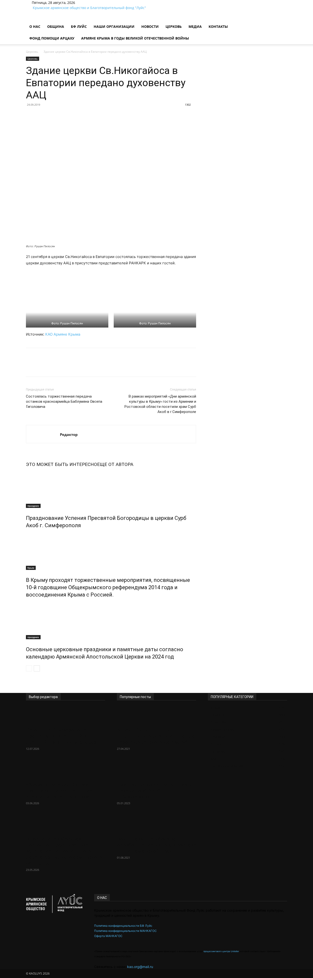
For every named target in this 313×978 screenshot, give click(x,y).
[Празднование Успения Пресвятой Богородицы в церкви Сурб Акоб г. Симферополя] (111, 489)
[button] (281, 22)
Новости (150, 26)
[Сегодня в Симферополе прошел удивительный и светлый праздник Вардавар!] (65, 715)
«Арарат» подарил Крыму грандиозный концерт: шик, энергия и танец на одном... (59, 791)
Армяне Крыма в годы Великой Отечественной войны (135, 38)
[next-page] (37, 668)
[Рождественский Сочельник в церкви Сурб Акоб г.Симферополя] (156, 769)
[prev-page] (29, 668)
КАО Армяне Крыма (62, 334)
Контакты (218, 26)
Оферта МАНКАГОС (108, 936)
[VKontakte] (91, 2)
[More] (91, 116)
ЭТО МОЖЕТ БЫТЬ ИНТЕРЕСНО (61, 464)
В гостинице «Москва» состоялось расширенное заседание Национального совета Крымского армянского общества (64, 851)
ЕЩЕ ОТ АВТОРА (115, 464)
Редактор (69, 434)
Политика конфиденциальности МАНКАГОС (125, 931)
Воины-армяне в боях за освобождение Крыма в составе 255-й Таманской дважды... (156, 845)
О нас (34, 26)
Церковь (174, 26)
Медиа (195, 26)
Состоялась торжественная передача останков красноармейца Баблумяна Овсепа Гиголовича (64, 401)
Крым (30, 567)
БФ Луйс (79, 26)
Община (55, 26)
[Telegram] (88, 2)
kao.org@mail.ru (140, 967)
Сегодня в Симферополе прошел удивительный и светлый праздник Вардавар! (61, 736)
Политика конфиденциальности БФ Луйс (123, 925)
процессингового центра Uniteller (221, 951)
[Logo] (26, 18)
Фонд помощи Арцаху (51, 38)
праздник (33, 505)
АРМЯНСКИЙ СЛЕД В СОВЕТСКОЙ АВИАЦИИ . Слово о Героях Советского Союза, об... (156, 736)
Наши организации (114, 26)
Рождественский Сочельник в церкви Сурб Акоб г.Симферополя (154, 791)
